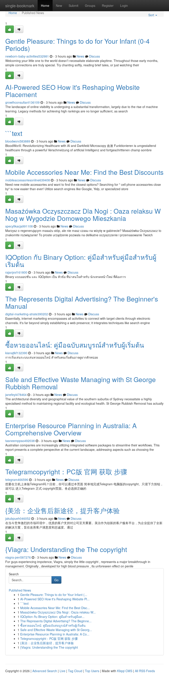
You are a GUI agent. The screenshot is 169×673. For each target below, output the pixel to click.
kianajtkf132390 (16, 353)
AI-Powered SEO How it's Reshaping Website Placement (72, 90)
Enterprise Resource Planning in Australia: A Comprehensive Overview (71, 429)
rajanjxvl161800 (16, 272)
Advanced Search (44, 671)
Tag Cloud (75, 671)
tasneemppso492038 (20, 440)
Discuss (94, 56)
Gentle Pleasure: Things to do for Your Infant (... (53, 594)
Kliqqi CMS (124, 671)
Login (124, 5)
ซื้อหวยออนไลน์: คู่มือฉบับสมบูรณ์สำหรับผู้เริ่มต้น (74, 345)
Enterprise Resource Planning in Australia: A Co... (54, 634)
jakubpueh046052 (17, 518)
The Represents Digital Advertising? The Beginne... (56, 621)
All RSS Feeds (145, 671)
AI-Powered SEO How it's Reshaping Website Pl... (55, 599)
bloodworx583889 (17, 141)
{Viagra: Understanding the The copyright (66, 549)
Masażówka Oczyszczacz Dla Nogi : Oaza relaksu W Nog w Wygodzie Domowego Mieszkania (83, 214)
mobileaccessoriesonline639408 (27, 180)
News (80, 56)
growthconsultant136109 (22, 102)
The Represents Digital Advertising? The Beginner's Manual (81, 302)
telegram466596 (16, 479)
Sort (151, 15)
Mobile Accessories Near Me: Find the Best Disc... (55, 608)
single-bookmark (19, 5)
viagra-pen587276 (18, 557)
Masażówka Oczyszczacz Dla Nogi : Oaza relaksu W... (58, 612)
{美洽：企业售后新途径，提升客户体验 (62, 510)
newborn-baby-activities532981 (27, 56)
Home (45, 5)
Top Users (92, 671)
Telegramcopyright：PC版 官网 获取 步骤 (66, 471)
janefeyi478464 (16, 394)
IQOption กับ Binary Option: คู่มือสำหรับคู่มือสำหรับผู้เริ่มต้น (80, 260)
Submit (73, 5)
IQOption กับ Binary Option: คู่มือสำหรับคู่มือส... (52, 616)
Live (62, 671)
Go (56, 580)
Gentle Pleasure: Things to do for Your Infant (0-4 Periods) (77, 44)
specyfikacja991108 (19, 226)
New (59, 5)
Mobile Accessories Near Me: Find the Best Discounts (84, 172)
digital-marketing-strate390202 (26, 314)
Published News (20, 590)
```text (13, 133)
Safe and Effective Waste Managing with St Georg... (56, 630)
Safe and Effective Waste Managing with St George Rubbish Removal (80, 383)
